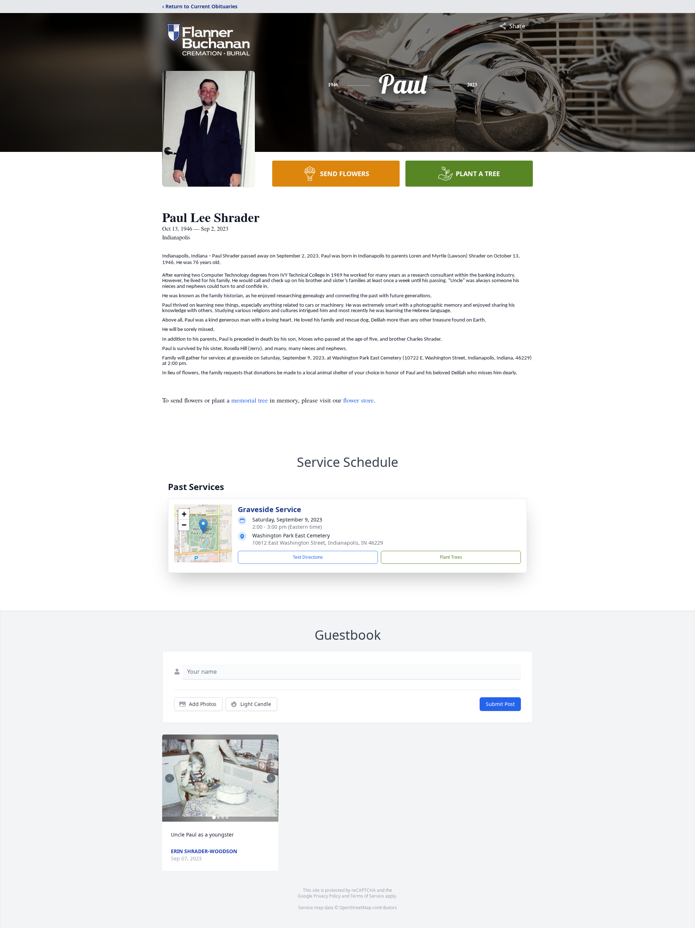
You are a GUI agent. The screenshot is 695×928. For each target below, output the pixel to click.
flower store (358, 400)
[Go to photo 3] (222, 817)
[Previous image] (169, 778)
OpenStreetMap (355, 907)
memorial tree (249, 400)
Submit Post (500, 704)
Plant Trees (451, 557)
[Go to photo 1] (214, 817)
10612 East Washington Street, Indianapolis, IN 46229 (317, 542)
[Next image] (271, 778)
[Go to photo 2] (218, 817)
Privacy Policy (327, 896)
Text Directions (308, 557)
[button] (203, 526)
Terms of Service (367, 896)
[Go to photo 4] (227, 817)
